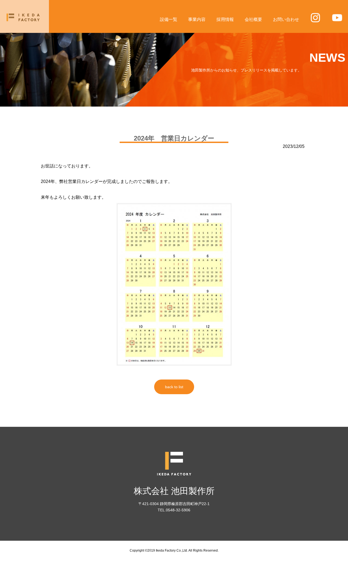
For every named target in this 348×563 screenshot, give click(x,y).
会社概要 (253, 19)
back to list (174, 387)
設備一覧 (168, 19)
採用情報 (225, 19)
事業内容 (197, 19)
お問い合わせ (286, 19)
